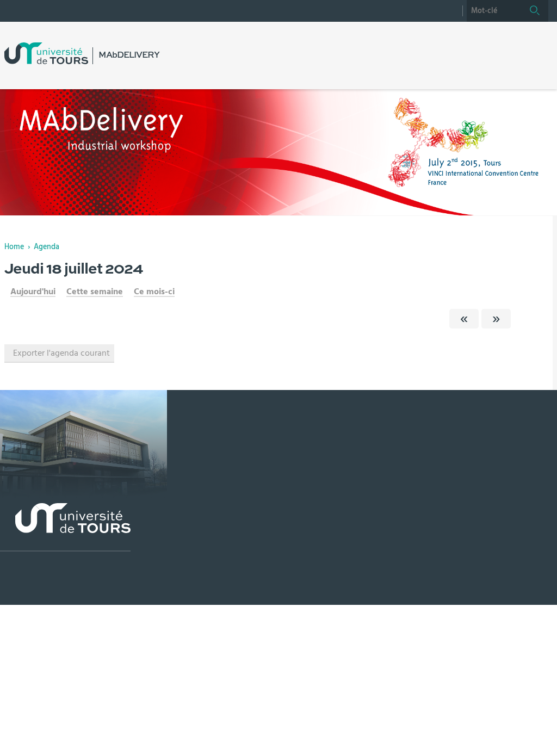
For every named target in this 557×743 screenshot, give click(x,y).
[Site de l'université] (65, 527)
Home (14, 247)
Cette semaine (94, 291)
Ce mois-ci (154, 291)
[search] (494, 11)
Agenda (46, 247)
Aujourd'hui (32, 291)
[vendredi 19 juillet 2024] (496, 319)
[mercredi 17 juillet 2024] (464, 319)
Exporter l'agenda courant (61, 353)
